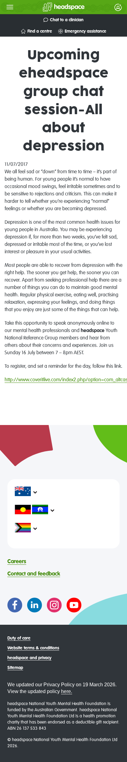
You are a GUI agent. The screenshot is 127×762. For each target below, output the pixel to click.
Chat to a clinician (67, 20)
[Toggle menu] (10, 7)
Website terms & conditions (33, 648)
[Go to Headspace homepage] (51, 7)
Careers (16, 561)
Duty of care (19, 638)
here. (66, 691)
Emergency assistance (85, 31)
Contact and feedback (33, 574)
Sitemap (15, 668)
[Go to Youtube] (74, 605)
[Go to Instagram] (54, 605)
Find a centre (39, 31)
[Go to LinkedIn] (34, 605)
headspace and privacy (29, 658)
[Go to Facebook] (14, 605)
